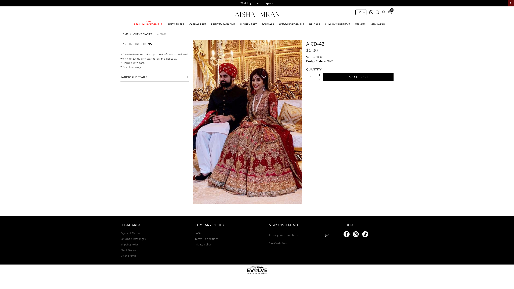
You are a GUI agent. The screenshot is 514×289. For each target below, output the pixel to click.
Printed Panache (223, 24)
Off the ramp (128, 255)
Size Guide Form (278, 243)
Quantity (314, 69)
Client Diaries (128, 250)
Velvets (360, 24)
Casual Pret (197, 24)
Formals (268, 24)
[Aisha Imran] (257, 14)
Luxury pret (248, 24)
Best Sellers (175, 24)
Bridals (314, 24)
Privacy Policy (203, 244)
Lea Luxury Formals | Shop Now (257, 3)
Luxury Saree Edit (337, 24)
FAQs (198, 233)
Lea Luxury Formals (148, 24)
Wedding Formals (291, 24)
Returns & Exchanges (133, 239)
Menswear (377, 24)
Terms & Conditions (206, 239)
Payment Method (131, 233)
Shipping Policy (129, 244)
